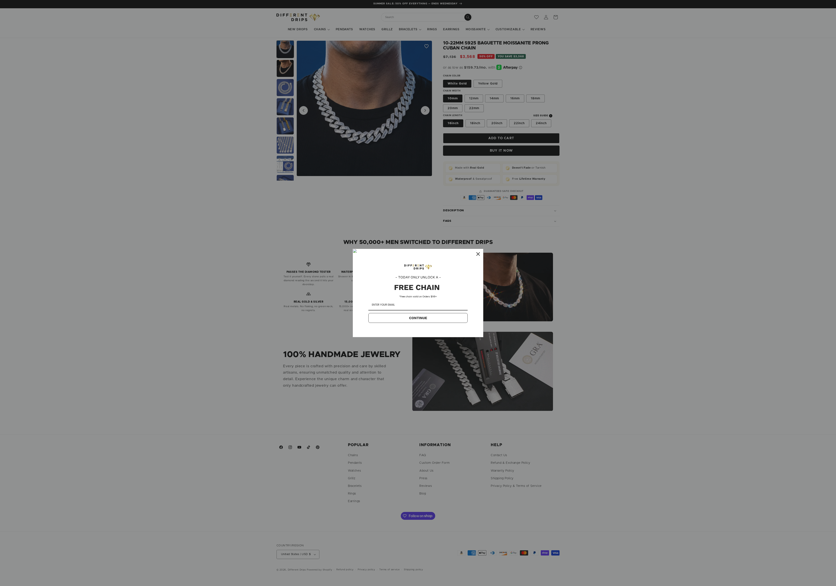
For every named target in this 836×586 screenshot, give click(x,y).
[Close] (478, 254)
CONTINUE (418, 318)
